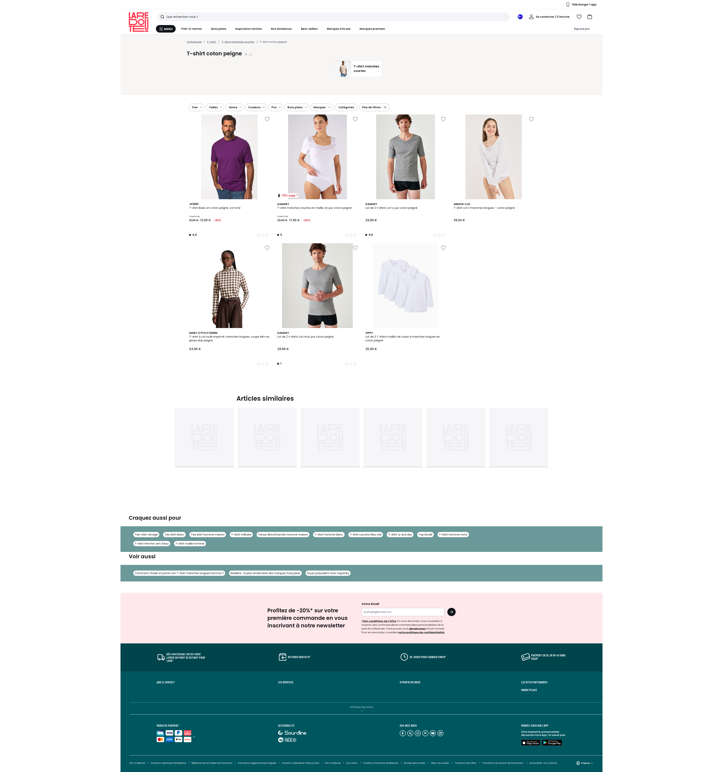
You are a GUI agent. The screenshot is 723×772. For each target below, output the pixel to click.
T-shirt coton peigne (273, 42)
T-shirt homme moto (453, 534)
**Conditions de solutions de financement (503, 763)
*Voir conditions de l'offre (379, 621)
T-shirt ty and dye (400, 534)
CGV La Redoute (137, 763)
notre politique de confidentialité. (421, 632)
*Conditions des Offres (465, 763)
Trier (194, 107)
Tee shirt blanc (174, 534)
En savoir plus (557, 735)
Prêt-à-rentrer (191, 29)
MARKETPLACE (529, 690)
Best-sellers (309, 29)
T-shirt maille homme (189, 543)
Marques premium (372, 29)
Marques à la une (339, 29)
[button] (589, 16)
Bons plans (219, 29)
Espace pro (582, 29)
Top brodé (425, 534)
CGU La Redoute (333, 763)
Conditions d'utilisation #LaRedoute (380, 763)
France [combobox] (585, 763)
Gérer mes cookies (440, 763)
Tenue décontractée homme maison (283, 534)
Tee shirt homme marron (207, 534)
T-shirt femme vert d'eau (152, 543)
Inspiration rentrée (248, 29)
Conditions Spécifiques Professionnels (300, 763)
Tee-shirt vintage (146, 534)
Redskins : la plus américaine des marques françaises (265, 573)
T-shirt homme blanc (329, 534)
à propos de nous (410, 682)
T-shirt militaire (241, 534)
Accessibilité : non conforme (543, 763)
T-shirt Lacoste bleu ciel (365, 534)
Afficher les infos (361, 707)
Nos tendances (281, 29)
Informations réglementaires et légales (257, 763)
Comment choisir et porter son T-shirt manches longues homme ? (179, 573)
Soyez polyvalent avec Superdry (328, 573)
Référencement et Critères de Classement (211, 763)
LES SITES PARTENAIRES (534, 682)
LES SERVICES (285, 682)
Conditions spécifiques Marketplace (168, 763)
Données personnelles (415, 763)
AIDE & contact (166, 682)
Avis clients (352, 763)
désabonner (417, 628)
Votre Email (370, 604)
